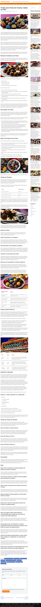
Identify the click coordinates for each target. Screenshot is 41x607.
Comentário (4, 578)
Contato (36, 3)
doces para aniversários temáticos (11, 560)
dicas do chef (3, 560)
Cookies (8, 3)
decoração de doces (23, 558)
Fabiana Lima (3, 11)
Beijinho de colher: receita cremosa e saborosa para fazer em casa (35, 35)
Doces (15, 3)
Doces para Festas (20, 3)
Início (5, 3)
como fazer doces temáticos (9, 558)
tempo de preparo (3, 563)
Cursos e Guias (33, 208)
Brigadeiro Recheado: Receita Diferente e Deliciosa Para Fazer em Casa (35, 146)
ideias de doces (19, 560)
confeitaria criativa (16, 558)
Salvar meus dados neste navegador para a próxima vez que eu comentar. (13, 589)
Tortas (29, 3)
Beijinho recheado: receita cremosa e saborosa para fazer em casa (35, 51)
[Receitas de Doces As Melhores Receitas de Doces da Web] (5, 1)
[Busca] (39, 1)
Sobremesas (25, 3)
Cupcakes (11, 3)
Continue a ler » (34, 27)
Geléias (32, 3)
